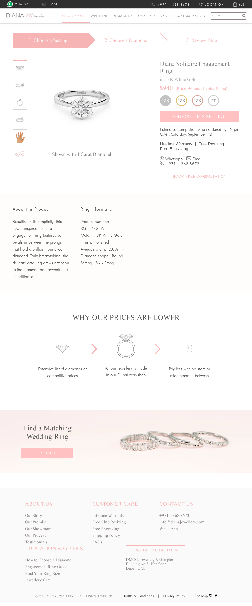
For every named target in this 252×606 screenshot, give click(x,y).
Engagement (74, 16)
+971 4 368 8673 (174, 515)
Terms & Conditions (141, 596)
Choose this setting (199, 116)
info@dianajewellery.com (181, 522)
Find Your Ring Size (42, 573)
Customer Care (115, 504)
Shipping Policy (106, 535)
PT (213, 100)
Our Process (35, 535)
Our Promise (36, 522)
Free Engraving (174, 149)
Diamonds (122, 16)
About (166, 16)
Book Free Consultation (200, 176)
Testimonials (36, 542)
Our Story (33, 515)
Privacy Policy (176, 596)
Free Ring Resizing (109, 522)
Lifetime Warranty (178, 144)
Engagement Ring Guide (46, 566)
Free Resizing (212, 144)
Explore (47, 453)
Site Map (201, 596)
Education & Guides (54, 548)
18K (165, 100)
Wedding (100, 16)
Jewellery (146, 16)
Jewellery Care (38, 580)
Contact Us (176, 504)
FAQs (97, 542)
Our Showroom (38, 528)
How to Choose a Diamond (48, 560)
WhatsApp (168, 528)
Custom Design (190, 16)
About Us (38, 504)
